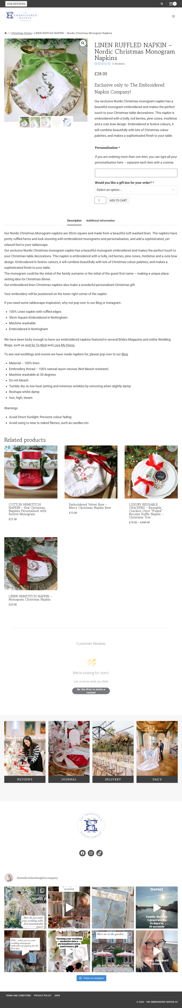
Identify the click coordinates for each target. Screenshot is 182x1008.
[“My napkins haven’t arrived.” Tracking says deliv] (157, 951)
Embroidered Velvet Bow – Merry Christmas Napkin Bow (90, 506)
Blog (125, 354)
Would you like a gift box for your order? (124, 182)
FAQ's (157, 779)
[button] (83, 43)
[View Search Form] (161, 3)
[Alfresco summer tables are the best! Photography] (113, 951)
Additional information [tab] (100, 220)
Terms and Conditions (18, 995)
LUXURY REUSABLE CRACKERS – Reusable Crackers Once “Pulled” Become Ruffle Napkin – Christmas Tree (146, 510)
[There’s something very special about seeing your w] (25, 951)
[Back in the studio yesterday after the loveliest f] (157, 907)
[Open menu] (173, 16)
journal (69, 779)
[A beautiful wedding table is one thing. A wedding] (25, 907)
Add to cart (118, 200)
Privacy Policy (42, 995)
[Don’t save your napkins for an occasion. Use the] (69, 907)
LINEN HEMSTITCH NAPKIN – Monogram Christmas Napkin (30, 598)
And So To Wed (36, 345)
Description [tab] (74, 220)
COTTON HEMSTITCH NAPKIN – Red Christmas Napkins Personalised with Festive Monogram (27, 509)
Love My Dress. (64, 345)
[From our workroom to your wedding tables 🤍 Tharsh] (113, 907)
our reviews (16, 3)
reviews (24, 779)
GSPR (57, 995)
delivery (113, 779)
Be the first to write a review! (91, 691)
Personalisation (107, 148)
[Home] (5, 33)
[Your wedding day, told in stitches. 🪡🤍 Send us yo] (69, 951)
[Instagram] (166, 3)
